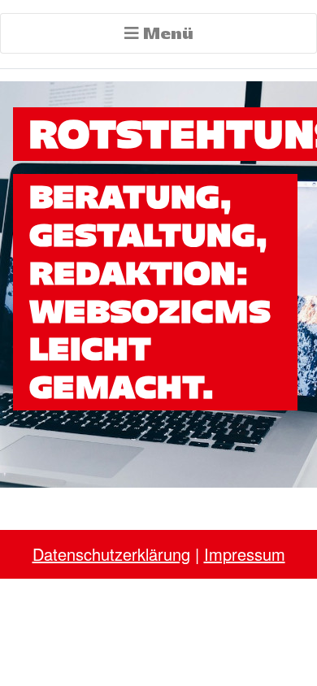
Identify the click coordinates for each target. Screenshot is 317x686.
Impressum (244, 554)
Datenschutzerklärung (111, 554)
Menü (166, 33)
